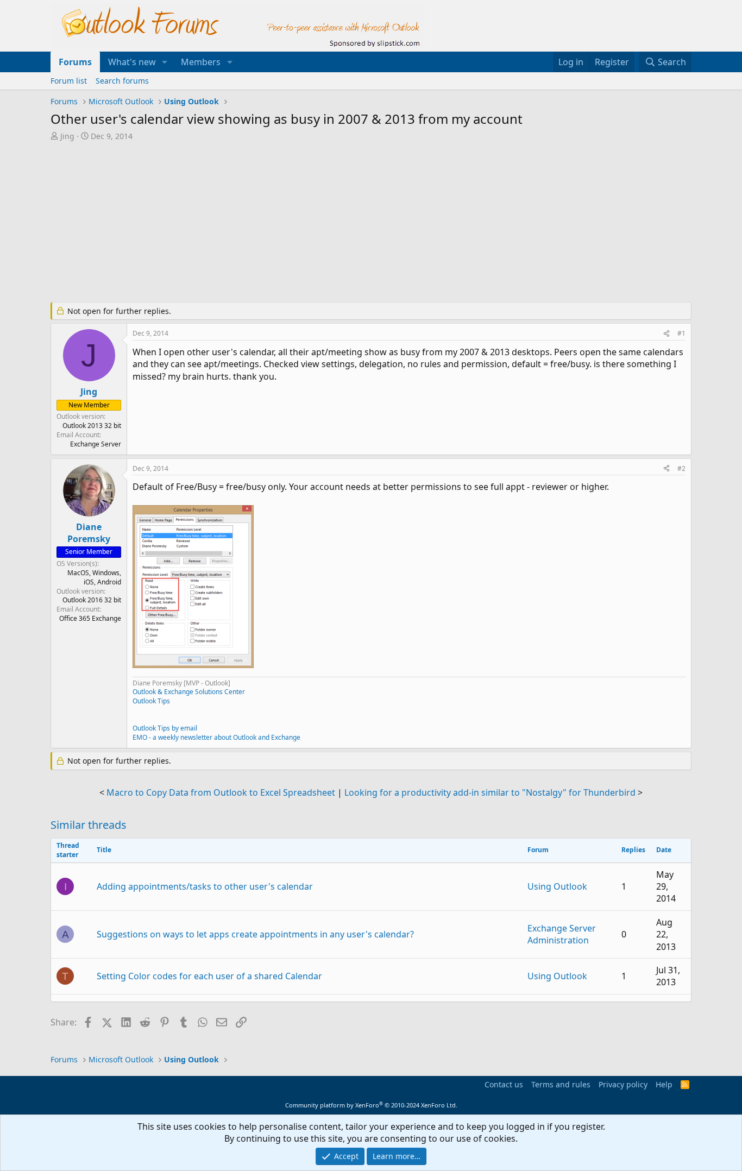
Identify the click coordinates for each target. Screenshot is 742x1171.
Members (201, 62)
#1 (681, 333)
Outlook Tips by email (165, 728)
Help (664, 1084)
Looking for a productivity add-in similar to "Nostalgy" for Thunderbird (490, 792)
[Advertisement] (314, 223)
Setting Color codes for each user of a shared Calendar (209, 976)
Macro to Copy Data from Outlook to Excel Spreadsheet (220, 792)
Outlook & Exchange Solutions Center (189, 691)
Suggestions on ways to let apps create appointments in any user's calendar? (255, 934)
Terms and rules (560, 1084)
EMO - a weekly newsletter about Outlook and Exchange (216, 737)
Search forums (122, 80)
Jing (67, 136)
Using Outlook (557, 886)
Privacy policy (623, 1084)
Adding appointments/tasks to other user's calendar (205, 886)
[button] (165, 62)
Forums (75, 62)
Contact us (504, 1084)
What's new (132, 62)
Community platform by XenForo (371, 1105)
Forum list (69, 80)
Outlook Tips (151, 701)
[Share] (666, 334)
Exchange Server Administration (561, 934)
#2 (681, 468)
